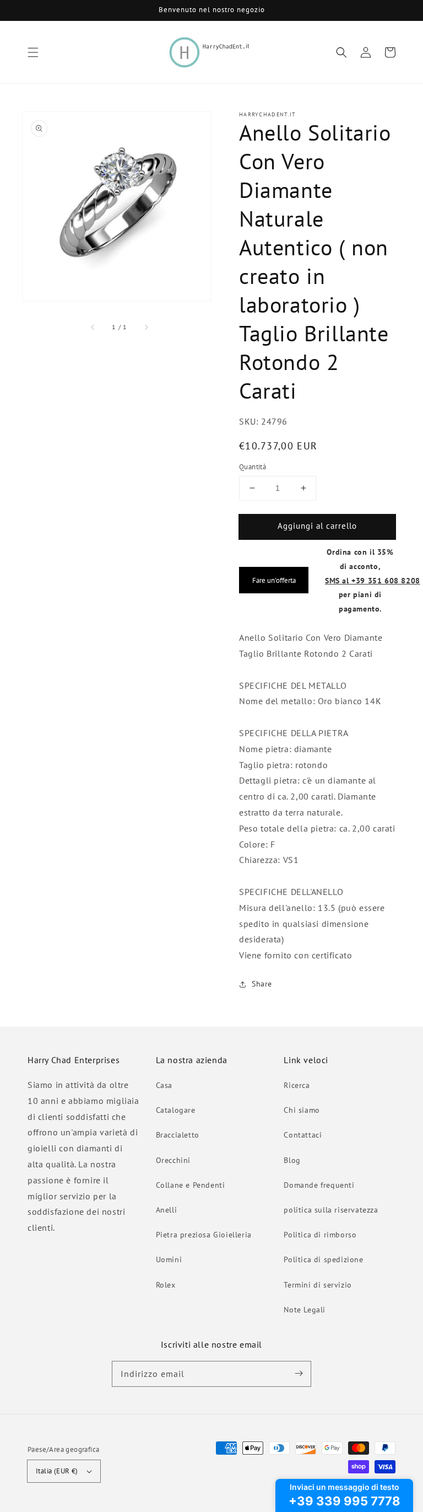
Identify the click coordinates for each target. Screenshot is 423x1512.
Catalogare (176, 1110)
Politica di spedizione (323, 1259)
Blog (292, 1160)
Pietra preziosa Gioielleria (204, 1235)
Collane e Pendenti (190, 1185)
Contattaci (303, 1135)
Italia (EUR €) (57, 1471)
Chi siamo (301, 1110)
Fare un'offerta (274, 580)
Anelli (166, 1210)
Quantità (252, 466)
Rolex (166, 1285)
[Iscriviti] (298, 1373)
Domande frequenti (319, 1185)
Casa (164, 1085)
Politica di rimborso (320, 1235)
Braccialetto (177, 1135)
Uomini (169, 1259)
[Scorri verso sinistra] (93, 327)
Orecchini (173, 1160)
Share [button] (262, 984)
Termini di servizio (317, 1285)
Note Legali (305, 1310)
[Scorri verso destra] (146, 327)
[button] (33, 52)
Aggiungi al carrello (317, 526)
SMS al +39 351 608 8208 (372, 580)
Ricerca (297, 1085)
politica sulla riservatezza (331, 1210)
